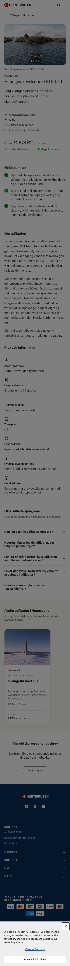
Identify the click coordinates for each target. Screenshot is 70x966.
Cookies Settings (35, 949)
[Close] (66, 926)
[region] (35, 943)
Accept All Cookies (35, 959)
